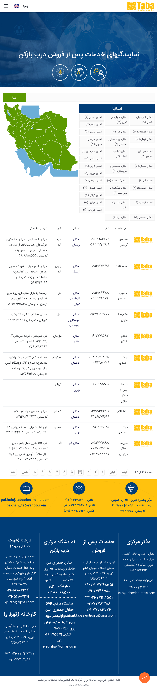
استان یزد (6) (120, 217)
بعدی (25, 472)
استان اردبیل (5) (93, 117)
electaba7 (50, 646)
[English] (17, 6)
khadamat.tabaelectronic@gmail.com (88, 615)
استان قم (74, 443)
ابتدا (124, 472)
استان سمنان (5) (144, 166)
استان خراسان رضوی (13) (145, 154)
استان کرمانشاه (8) (143, 188)
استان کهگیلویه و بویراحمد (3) (118, 190)
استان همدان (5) (143, 217)
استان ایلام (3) (94, 124)
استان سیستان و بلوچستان (74, 320)
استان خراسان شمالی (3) (120, 154)
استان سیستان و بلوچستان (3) (118, 168)
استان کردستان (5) (117, 180)
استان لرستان (76, 242)
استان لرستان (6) (143, 202)
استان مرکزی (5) (93, 202)
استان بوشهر (76, 338)
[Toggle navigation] (6, 6)
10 (35, 472)
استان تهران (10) (144, 139)
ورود (26, 6)
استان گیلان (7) (93, 195)
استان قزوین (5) (93, 173)
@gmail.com (67, 646)
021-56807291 (18, 597)
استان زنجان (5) (93, 159)
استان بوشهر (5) (93, 132)
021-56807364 (18, 590)
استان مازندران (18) (119, 205)
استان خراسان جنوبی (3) (94, 142)
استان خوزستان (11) (92, 151)
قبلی (112, 472)
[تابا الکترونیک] (141, 6)
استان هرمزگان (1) (92, 210)
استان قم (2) (146, 180)
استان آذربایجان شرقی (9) (144, 120)
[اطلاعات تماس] (144, 677)
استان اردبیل (76, 269)
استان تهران (76, 387)
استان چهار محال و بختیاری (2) (117, 142)
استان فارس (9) (93, 166)
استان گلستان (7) (92, 188)
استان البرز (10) (119, 132)
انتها (12, 472)
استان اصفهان (75, 360)
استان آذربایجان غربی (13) (119, 120)
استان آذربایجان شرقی (74, 299)
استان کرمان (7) (93, 180)
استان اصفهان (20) (143, 132)
